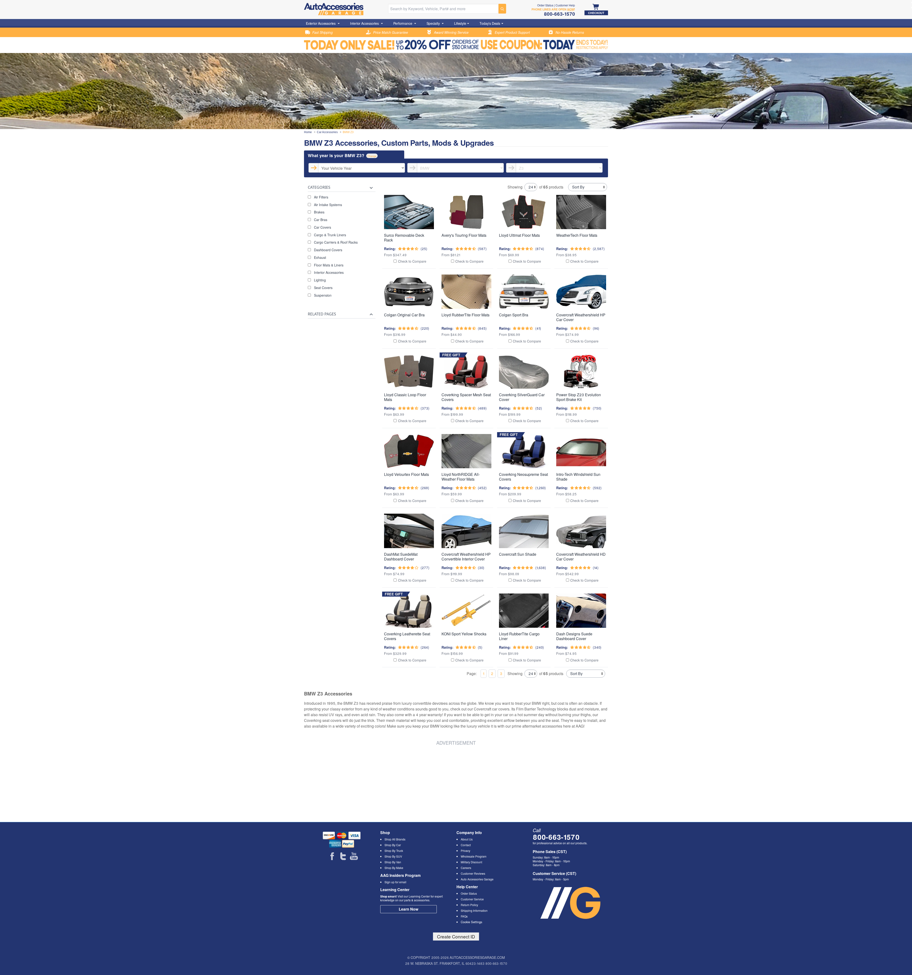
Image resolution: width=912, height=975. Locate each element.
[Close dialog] (521, 425)
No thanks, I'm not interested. (456, 528)
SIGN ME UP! (456, 511)
